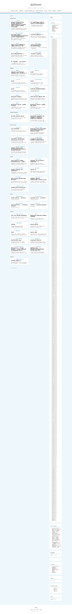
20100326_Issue (54, 85)
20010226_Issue (54, 451)
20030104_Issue (54, 374)
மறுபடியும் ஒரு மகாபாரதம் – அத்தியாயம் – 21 (37, 161)
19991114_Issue (54, 514)
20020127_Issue (54, 411)
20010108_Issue (54, 457)
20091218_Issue (54, 95)
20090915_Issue (54, 106)
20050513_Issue (54, 276)
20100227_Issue (54, 88)
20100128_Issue (54, 91)
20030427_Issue (54, 362)
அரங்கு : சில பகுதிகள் (38, 127)
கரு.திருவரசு (18, 159)
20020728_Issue (54, 391)
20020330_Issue (54, 404)
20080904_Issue (54, 144)
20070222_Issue (54, 205)
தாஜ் (36, 230)
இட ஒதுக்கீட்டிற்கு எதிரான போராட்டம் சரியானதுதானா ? (38, 23)
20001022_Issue (54, 467)
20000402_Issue (54, 499)
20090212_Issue (54, 128)
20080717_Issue (54, 150)
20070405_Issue (54, 200)
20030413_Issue (54, 363)
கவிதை (13, 224)
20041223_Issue (54, 290)
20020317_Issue (54, 405)
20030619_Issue (54, 356)
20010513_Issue (54, 443)
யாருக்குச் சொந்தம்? (16, 97)
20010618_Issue (54, 439)
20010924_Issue (54, 426)
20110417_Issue (54, 43)
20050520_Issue (54, 275)
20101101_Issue (54, 61)
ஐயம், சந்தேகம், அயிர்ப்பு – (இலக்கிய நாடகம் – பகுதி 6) (18, 161)
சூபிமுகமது (37, 87)
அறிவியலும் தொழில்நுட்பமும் (30, 10)
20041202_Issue (54, 292)
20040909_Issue (54, 302)
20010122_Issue (54, 455)
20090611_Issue (54, 116)
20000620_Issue (54, 486)
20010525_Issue (54, 442)
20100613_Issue (54, 76)
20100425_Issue (54, 82)
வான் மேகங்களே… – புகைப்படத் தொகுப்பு (19, 205)
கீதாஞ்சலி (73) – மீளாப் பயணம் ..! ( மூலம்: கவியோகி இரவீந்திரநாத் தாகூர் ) (18, 249)
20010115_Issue (54, 456)
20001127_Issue (54, 462)
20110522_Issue (54, 39)
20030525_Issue (54, 359)
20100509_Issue (54, 80)
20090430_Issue (54, 120)
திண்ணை (36, 4)
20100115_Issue (54, 92)
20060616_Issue (54, 233)
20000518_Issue (54, 492)
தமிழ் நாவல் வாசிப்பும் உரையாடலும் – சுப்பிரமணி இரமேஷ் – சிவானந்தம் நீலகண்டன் (56, 529)
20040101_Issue (54, 334)
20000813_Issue (54, 479)
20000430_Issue (54, 494)
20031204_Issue (54, 337)
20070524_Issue (54, 195)
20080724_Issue (54, 149)
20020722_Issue (54, 392)
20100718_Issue (54, 73)
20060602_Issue (54, 234)
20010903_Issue (54, 429)
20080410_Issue (54, 160)
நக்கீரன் (17, 52)
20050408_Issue (54, 280)
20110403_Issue (54, 45)
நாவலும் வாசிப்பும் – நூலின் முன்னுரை (55, 531)
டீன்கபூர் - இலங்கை (19, 238)
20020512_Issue (54, 399)
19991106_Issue (54, 515)
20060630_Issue (54, 231)
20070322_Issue (54, 202)
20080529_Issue (54, 155)
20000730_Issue (54, 481)
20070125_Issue (54, 208)
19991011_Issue (53, 518)
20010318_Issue (54, 449)
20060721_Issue (54, 229)
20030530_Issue (54, 358)
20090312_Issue (54, 125)
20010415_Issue (54, 446)
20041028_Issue (54, 297)
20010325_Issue (54, 448)
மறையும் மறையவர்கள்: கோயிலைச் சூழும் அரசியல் (37, 139)
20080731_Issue (54, 148)
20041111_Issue (54, 295)
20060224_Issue (54, 244)
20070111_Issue (54, 209)
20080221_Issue (54, 165)
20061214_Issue (54, 212)
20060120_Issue (54, 248)
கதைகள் (45, 10)
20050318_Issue (54, 282)
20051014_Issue (54, 260)
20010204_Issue (54, 454)
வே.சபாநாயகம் (18, 127)
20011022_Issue (54, 423)
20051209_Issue (54, 253)
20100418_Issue (54, 82)
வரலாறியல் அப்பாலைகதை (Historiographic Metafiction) (17, 139)
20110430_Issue (54, 42)
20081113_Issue (54, 138)
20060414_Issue (54, 239)
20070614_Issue (54, 193)
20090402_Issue (54, 123)
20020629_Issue (54, 394)
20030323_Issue (54, 365)
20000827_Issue (54, 477)
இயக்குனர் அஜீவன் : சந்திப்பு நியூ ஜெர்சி (37, 105)
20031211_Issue (54, 336)
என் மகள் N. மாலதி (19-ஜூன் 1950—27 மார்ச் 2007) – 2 (56, 535)
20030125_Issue (54, 371)
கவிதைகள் (54, 10)
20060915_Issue (54, 222)
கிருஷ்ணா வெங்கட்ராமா (20, 259)
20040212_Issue (54, 329)
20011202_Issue (54, 417)
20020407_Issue (54, 403)
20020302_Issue (54, 407)
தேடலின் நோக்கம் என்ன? (17, 116)
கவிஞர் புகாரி (18, 230)
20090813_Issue (54, 109)
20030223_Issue (54, 368)
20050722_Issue (54, 269)
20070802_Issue (54, 187)
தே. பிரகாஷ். (18, 87)
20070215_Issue (54, 205)
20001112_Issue (54, 465)
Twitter (34, 609)
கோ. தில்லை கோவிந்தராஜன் (20, 146)
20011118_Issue (54, 419)
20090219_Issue (54, 128)
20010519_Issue (54, 442)
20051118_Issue (54, 256)
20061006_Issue (54, 220)
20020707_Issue (54, 393)
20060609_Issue (54, 233)
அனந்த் (36, 222)
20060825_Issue (54, 224)
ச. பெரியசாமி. (18, 79)
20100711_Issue (54, 73)
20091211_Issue (54, 96)
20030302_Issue (54, 368)
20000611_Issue (54, 488)
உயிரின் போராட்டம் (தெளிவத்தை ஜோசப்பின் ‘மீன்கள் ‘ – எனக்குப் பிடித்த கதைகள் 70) (56, 540)
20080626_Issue (54, 152)
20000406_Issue (54, 498)
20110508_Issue (54, 41)
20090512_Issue (54, 119)
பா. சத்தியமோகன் (38, 246)
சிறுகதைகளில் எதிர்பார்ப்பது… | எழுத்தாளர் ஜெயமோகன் (56, 546)
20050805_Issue (54, 267)
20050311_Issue (54, 282)
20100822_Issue (54, 69)
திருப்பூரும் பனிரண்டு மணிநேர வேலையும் (38, 216)
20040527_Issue (54, 316)
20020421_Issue (54, 402)
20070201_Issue (54, 207)
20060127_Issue (54, 247)
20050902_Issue (54, 264)
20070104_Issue (54, 210)
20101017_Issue (54, 63)
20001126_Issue (54, 463)
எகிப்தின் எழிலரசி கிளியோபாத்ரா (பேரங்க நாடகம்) (38, 179)
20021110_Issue (54, 380)
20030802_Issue (54, 351)
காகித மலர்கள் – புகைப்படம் (18, 198)
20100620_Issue (54, 76)
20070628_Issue (54, 191)
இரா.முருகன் (37, 33)
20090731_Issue (54, 110)
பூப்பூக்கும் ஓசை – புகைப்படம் (38, 198)
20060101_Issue (54, 250)
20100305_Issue (54, 87)
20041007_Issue (54, 299)
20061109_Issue (54, 216)
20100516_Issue (54, 79)
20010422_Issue (54, 445)
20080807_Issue (54, 147)
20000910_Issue (54, 475)
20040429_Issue (54, 320)
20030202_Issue (54, 371)
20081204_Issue (54, 136)
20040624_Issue (54, 311)
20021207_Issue (54, 377)
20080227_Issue (54, 165)
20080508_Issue (54, 157)
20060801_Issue (54, 227)
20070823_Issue (54, 185)
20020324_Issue (54, 405)
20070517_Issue (54, 196)
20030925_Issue (54, 345)
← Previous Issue (12, 268)
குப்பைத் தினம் (34, 224)
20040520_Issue (54, 316)
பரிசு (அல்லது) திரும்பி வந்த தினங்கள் (18, 179)
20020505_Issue (54, 400)
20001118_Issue (54, 464)
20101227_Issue (54, 55)
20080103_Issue (54, 171)
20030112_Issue (54, 373)
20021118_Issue (54, 379)
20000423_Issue (54, 495)
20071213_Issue (54, 173)
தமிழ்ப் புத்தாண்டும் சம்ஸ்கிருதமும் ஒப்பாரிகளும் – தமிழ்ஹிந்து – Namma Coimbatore (56, 543)
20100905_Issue (54, 67)
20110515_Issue (54, 40)
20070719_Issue (54, 189)
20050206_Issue (54, 285)
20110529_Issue (38, 12)
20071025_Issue (54, 178)
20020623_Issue (54, 395)
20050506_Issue (54, 276)
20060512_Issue (54, 236)
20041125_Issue (54, 293)
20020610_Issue (54, 396)
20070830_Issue (54, 184)
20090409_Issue (54, 122)
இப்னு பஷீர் (37, 70)
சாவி (12, 232)
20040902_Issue (54, 303)
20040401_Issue (54, 324)
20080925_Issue (54, 142)
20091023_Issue (54, 101)
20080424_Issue (54, 159)
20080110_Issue (54, 170)
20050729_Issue (54, 268)
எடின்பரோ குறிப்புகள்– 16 (37, 35)
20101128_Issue (54, 58)
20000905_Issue (54, 476)
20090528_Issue (54, 117)
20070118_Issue (54, 208)
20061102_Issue (54, 217)
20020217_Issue (54, 408)
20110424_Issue (54, 42)
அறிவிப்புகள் (21, 10)
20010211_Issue (54, 453)
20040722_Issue (54, 308)
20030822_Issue (54, 349)
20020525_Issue (54, 398)
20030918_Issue (54, 346)
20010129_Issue (54, 454)
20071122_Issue (54, 175)
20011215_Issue (54, 415)
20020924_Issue (54, 385)
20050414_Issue (54, 279)
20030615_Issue (54, 356)
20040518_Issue (54, 317)
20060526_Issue (54, 235)
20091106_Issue (54, 100)
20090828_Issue (54, 107)
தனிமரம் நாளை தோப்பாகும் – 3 (19, 187)
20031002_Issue (54, 344)
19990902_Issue (54, 520)
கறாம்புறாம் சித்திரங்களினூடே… (38, 89)
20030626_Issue (54, 355)
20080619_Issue (54, 153)
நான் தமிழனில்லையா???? (17, 54)
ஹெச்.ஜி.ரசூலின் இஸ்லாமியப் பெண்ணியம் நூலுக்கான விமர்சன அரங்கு (38, 130)
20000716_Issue (54, 483)
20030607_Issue (54, 357)
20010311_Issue (54, 450)
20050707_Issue (54, 270)
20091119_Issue (54, 98)
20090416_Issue (54, 122)
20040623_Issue (54, 312)
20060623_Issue (54, 232)
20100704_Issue (54, 74)
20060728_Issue (54, 228)
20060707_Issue (54, 230)
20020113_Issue (54, 412)
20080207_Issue (54, 167)
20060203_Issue (54, 246)
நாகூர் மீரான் (37, 203)
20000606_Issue (54, 489)
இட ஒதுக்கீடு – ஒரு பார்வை (18, 61)
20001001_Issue (54, 470)
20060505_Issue (54, 237)
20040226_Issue (54, 328)
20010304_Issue (54, 451)
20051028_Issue (54, 258)
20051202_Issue (54, 254)
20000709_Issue (54, 484)
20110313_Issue (54, 47)
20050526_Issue (54, 274)
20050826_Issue (54, 265)
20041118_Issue (54, 294)
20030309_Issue (54, 367)
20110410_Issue (54, 44)
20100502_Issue (54, 81)
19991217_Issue (54, 510)
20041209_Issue (54, 291)
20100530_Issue (54, 78)
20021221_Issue (54, 375)
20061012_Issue (54, 219)
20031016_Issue (54, 343)
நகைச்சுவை (59, 10)
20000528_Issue (54, 491)
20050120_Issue (54, 287)
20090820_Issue (54, 108)
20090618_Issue (54, 115)
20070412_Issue (54, 199)
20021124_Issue (54, 378)
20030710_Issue (54, 353)
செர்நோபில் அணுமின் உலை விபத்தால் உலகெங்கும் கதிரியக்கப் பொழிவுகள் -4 (37, 117)
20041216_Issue (54, 291)
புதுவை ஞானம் (37, 43)
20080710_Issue (54, 150)
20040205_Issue (54, 330)
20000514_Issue (54, 493)
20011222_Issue (54, 414)
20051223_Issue (54, 251)
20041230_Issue (54, 289)
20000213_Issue (54, 504)
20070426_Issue (54, 198)
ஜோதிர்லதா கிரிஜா (38, 159)
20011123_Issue (54, 418)
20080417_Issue (54, 159)
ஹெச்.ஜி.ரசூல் (37, 238)
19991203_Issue (54, 512)
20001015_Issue (54, 468)
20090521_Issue (54, 118)
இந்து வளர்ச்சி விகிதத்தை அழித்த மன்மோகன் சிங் (18, 45)
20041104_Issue (54, 296)
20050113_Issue (54, 288)
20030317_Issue (54, 366)
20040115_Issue (54, 332)
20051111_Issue (54, 257)
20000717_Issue (54, 482)
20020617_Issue (54, 396)
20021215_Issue (54, 376)
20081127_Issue (54, 137)
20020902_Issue (54, 387)
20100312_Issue (54, 86)
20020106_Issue (54, 413)
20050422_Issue (54, 278)
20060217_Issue (54, 245)
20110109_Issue (54, 54)
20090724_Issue (54, 111)
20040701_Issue (54, 310)
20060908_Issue (54, 223)
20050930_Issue (54, 261)
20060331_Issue (54, 241)
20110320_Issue (54, 46)
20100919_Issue (54, 66)
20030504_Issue (54, 361)
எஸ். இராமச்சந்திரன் (38, 137)
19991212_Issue (54, 511)
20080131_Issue (54, 168)
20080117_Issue (54, 169)
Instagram (37, 609)
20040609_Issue (54, 314)
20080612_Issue (54, 153)
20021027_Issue (54, 381)
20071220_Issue (54, 172)
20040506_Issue (54, 319)
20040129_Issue (54, 331)
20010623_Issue (54, 438)
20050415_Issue (54, 279)
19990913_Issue (54, 519)
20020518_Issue (54, 399)
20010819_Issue (54, 431)
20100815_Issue (54, 70)
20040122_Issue (54, 331)
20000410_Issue (54, 497)
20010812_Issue (54, 432)
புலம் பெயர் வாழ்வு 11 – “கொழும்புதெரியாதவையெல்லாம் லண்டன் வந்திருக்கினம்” (19, 36)
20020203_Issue (54, 410)
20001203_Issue (54, 461)
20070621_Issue (54, 192)
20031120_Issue (54, 338)
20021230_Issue (54, 374)
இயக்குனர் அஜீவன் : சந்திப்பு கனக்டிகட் (18, 105)
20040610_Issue (54, 313)
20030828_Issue (54, 348)
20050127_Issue (54, 286)
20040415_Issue (54, 322)
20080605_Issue (54, 154)
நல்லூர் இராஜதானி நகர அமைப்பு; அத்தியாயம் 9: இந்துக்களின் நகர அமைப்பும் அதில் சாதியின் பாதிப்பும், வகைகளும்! (18, 25)
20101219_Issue (54, 56)
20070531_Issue (54, 194)
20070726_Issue (54, 188)
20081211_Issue (54, 135)
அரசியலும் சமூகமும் (14, 10)
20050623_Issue (54, 272)
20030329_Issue (54, 365)
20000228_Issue (54, 503)
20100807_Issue (54, 70)
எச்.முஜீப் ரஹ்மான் (19, 137)
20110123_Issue (54, 52)
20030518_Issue (54, 359)
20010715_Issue (54, 435)
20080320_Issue (54, 162)
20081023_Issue (54, 139)
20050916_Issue (54, 263)
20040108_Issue (54, 333)
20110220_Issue (54, 49)
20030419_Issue (54, 362)
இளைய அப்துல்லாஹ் (19, 33)
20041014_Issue (54, 298)
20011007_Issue (54, 424)
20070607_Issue (54, 193)
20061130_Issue (54, 214)
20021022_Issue (54, 382)
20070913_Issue (54, 183)
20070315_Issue (54, 202)
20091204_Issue (54, 97)
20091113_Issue (54, 99)
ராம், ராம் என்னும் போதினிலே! (19, 215)
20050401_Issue (54, 281)
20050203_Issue (54, 285)
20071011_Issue (54, 180)
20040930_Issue (54, 300)
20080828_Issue (54, 145)
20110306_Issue (54, 48)
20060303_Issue (54, 243)
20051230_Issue (54, 251)
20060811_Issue (54, 226)
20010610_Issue (54, 439)
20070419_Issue (54, 199)
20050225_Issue (54, 284)
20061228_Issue (54, 211)
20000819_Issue (54, 479)
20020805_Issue (54, 390)
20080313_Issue (54, 163)
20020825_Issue (54, 388)
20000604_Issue (54, 490)
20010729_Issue (54, 433)
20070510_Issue (54, 196)
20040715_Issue (54, 309)
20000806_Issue (54, 480)
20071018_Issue (54, 179)
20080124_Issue (54, 168)
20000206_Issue (54, 505)
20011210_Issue (54, 416)
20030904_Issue (54, 347)
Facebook (32, 609)
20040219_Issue (54, 328)
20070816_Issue (54, 186)
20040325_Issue (54, 325)
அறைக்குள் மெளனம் (35, 240)
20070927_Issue (54, 181)
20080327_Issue (54, 162)
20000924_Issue (54, 471)
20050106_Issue (54, 288)
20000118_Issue (54, 507)
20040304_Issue (54, 327)
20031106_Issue (54, 340)
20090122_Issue (54, 131)
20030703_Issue (54, 354)
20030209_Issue (54, 370)
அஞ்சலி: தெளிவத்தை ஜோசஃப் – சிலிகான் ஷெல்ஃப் (55, 537)
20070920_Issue (54, 182)
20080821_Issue (54, 146)
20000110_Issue (54, 508)
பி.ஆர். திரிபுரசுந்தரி (38, 79)
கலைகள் (49, 10)
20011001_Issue (54, 425)
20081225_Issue (54, 134)
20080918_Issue (54, 143)
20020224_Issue (54, 408)
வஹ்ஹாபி (17, 95)
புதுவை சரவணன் (38, 52)
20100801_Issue (54, 71)
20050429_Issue (54, 277)
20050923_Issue (54, 262)
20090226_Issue (54, 127)
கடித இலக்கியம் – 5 (16, 129)
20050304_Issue (54, 283)
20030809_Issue (54, 350)
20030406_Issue (54, 364)
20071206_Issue (54, 174)
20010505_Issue (54, 444)
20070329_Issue (54, 201)
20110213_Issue (54, 50)
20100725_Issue (54, 72)
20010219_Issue (54, 452)
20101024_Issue (54, 62)
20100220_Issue (54, 88)
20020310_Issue (54, 406)
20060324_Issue (54, 242)
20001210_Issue (54, 460)
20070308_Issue (54, 203)
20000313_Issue (54, 501)
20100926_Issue (54, 65)
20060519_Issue (54, 236)
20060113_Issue (54, 248)
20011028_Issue (54, 422)
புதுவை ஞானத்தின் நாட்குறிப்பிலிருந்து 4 (36, 45)
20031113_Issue (54, 339)
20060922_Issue (54, 221)
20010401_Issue (54, 448)
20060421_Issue (54, 239)
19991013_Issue (54, 517)
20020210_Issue (54, 409)
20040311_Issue (54, 326)
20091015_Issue (54, 102)
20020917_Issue (54, 386)
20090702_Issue (54, 113)
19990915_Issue (53, 519)
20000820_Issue (54, 478)
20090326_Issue (54, 124)
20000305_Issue (54, 502)
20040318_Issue (54, 325)
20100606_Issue (54, 77)
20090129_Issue (54, 130)
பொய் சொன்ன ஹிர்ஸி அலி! (37, 97)
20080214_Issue (54, 166)
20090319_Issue (54, 125)
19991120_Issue (54, 513)
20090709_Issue (54, 113)
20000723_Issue (54, 482)
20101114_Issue (54, 60)
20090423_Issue (54, 121)
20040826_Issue (54, 304)
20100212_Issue (54, 89)
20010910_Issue (54, 428)
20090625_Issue (54, 114)
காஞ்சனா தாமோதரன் (19, 196)
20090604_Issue (54, 116)
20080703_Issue (54, 151)
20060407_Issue (54, 240)
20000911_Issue (54, 474)
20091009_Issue (54, 103)
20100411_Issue (54, 83)
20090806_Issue (54, 110)
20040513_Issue (54, 318)
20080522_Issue (54, 156)
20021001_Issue (54, 384)
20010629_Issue (54, 437)
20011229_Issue (54, 414)
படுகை (58, 547)
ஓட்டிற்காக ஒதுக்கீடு (36, 54)
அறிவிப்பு (17, 70)
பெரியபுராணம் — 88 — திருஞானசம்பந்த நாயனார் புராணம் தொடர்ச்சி (37, 249)
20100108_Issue (54, 93)
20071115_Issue (54, 176)
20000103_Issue (54, 509)
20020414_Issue (54, 402)
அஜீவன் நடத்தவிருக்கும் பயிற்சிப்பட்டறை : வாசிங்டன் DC (19, 72)
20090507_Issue (54, 119)
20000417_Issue (54, 497)
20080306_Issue (54, 164)
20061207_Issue (54, 213)
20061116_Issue (54, 215)
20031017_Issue (54, 342)
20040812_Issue (54, 306)
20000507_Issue (54, 494)
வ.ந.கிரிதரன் (18, 20)
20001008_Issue (54, 469)
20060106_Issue (54, 249)
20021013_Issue (54, 383)
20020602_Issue (54, 397)
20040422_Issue (54, 322)
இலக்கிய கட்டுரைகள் (39, 10)
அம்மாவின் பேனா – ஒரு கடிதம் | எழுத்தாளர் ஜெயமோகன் (56, 534)
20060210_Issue (54, 245)
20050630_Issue (54, 271)
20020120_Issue (54, 411)
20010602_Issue (54, 440)
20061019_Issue (54, 218)
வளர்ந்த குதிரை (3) (16, 261)
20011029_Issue (54, 421)
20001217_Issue (54, 459)
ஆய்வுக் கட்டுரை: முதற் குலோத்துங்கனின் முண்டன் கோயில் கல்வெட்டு (18, 149)
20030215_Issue (54, 369)
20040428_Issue (54, 321)
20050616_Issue (54, 273)
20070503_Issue (54, 197)
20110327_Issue (54, 45)
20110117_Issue (54, 53)
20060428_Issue (54, 238)
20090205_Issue (54, 129)
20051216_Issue (54, 252)
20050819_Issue (54, 266)
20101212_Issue (54, 57)
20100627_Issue (54, 75)
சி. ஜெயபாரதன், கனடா (39, 114)
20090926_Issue (54, 104)
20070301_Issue (54, 204)
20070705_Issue (54, 190)
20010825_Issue (54, 430)
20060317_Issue (54, 242)
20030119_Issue (54, 372)
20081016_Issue (54, 140)
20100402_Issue (54, 84)
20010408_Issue (54, 447)
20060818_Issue (54, 225)
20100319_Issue (54, 85)
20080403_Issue (54, 161)
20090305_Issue (54, 126)
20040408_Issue (54, 323)
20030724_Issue (54, 352)
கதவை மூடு (33, 232)
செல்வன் (17, 43)
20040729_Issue (54, 307)
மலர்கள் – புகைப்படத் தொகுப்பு (38, 205)
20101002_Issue (54, 64)
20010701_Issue (54, 436)
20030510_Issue (54, 360)
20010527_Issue (54, 441)
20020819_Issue (54, 389)
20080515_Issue (54, 156)
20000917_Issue (54, 473)
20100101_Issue (54, 94)
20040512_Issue (54, 319)
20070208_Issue (54, 206)
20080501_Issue (54, 158)
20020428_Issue (54, 401)
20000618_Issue (54, 487)
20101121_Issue (54, 59)
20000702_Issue (54, 485)
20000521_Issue (54, 491)
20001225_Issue (54, 458)
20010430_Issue (54, 445)
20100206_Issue (54, 90)
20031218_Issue (54, 335)
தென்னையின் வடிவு (16, 240)
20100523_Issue (54, 79)
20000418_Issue (54, 496)
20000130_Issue (54, 506)
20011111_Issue (54, 420)
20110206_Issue (54, 51)
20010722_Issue (54, 434)
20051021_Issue (54, 259)
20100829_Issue (54, 68)
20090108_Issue (54, 132)
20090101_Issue (54, 133)
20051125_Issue (54, 255)
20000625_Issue (54, 485)
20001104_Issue (54, 466)
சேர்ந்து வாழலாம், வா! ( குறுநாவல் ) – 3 (17, 170)
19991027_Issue (54, 516)
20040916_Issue (54, 301)
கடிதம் (32, 72)
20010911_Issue (54, 427)
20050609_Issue (54, 273)
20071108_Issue (54, 177)
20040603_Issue (54, 315)
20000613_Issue (54, 488)
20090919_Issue (54, 105)
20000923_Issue (54, 472)
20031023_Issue (54, 341)
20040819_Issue (54, 305)
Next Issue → (15, 268)
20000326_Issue (54, 500)
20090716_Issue (54, 112)
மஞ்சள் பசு (33, 169)
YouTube (41, 609)
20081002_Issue (54, 141)
